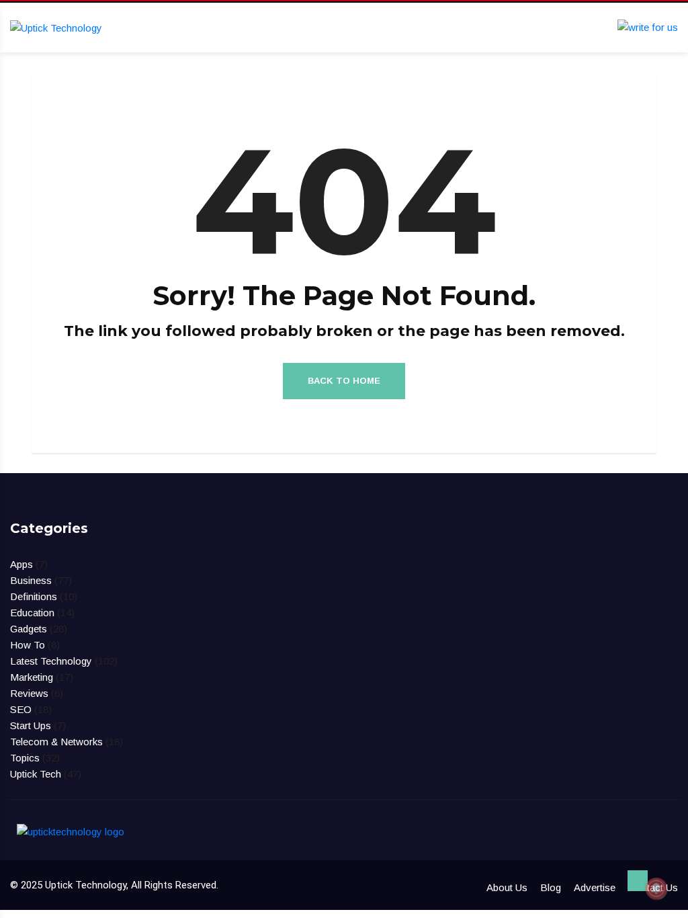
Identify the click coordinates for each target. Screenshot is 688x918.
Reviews (29, 693)
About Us (506, 887)
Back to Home (344, 381)
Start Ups (30, 725)
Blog (550, 887)
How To (27, 645)
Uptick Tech (35, 774)
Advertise (594, 887)
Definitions (33, 596)
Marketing (31, 677)
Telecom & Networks (56, 741)
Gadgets (28, 628)
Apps (21, 564)
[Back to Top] (638, 881)
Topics (25, 757)
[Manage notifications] (656, 888)
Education (32, 612)
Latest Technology (51, 661)
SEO (21, 709)
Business (31, 580)
